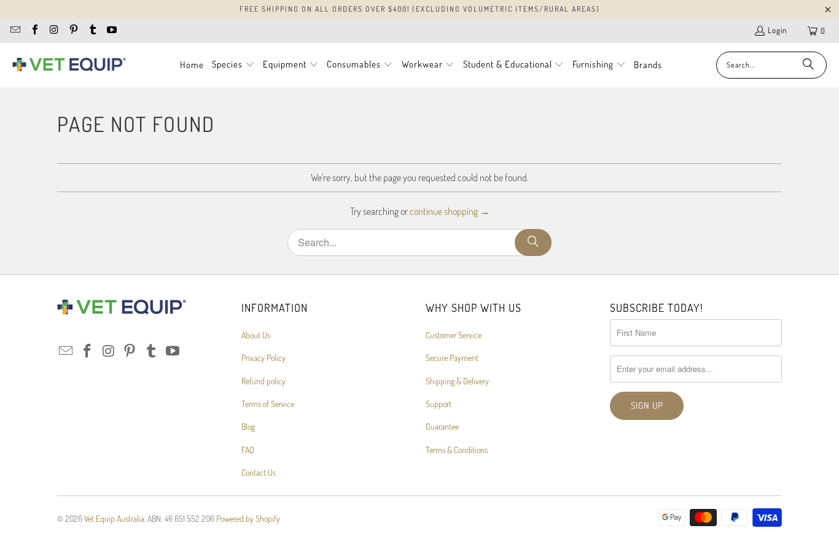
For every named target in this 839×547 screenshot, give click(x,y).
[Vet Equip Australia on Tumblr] (92, 31)
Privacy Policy (263, 357)
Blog (248, 426)
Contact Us (258, 472)
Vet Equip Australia (114, 518)
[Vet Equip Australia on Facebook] (33, 31)
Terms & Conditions (457, 449)
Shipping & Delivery (457, 381)
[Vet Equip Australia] (69, 65)
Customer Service (454, 335)
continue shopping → (450, 211)
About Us (255, 335)
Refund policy (263, 381)
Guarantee (442, 426)
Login (777, 30)
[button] (233, 65)
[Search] (808, 65)
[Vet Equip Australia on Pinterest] (72, 31)
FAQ (247, 449)
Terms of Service (267, 403)
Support (438, 403)
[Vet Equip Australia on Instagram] (53, 31)
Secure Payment (452, 357)
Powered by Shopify (248, 518)
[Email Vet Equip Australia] (14, 31)
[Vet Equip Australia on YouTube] (111, 31)
